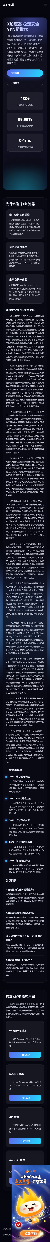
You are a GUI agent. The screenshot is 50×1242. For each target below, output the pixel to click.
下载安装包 (25, 1055)
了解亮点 (15, 82)
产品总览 (7, 1235)
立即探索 (15, 73)
